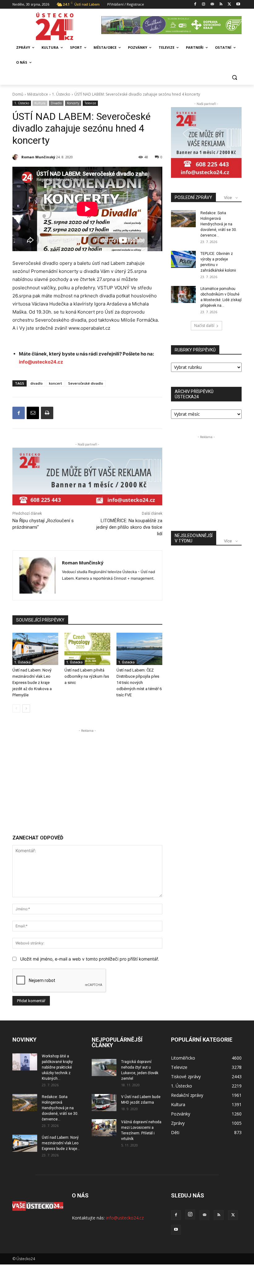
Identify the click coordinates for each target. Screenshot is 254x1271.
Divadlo (56, 103)
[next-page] (26, 708)
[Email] (33, 413)
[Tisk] (47, 413)
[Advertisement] (87, 777)
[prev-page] (16, 708)
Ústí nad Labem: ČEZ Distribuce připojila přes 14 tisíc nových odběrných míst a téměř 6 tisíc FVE (139, 682)
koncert (55, 383)
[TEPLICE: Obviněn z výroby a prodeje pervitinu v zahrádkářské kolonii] (183, 259)
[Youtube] (238, 4)
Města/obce (37, 94)
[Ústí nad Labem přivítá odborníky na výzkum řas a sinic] (87, 649)
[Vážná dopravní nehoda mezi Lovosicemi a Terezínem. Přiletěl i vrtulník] (104, 1127)
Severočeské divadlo (85, 383)
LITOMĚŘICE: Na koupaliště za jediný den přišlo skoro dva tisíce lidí (129, 527)
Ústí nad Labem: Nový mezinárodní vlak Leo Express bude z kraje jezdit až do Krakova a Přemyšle (32, 682)
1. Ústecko (61, 94)
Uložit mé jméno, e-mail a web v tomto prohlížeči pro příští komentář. (89, 958)
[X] (229, 4)
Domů (17, 94)
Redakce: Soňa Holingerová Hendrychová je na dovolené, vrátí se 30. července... (218, 224)
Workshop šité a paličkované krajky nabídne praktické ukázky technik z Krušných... (57, 1067)
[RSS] (221, 4)
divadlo (36, 383)
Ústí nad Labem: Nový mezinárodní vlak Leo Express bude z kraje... (61, 1143)
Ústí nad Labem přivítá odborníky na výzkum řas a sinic (86, 676)
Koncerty (73, 103)
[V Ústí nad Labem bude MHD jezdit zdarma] (104, 1102)
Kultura (40, 103)
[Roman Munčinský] (16, 157)
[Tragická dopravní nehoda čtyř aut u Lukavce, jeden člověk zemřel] (104, 1067)
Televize (90, 103)
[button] (234, 77)
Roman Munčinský (38, 157)
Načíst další (204, 325)
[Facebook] (195, 4)
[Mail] (212, 4)
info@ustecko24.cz (41, 362)
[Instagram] (203, 4)
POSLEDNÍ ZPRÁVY (193, 197)
